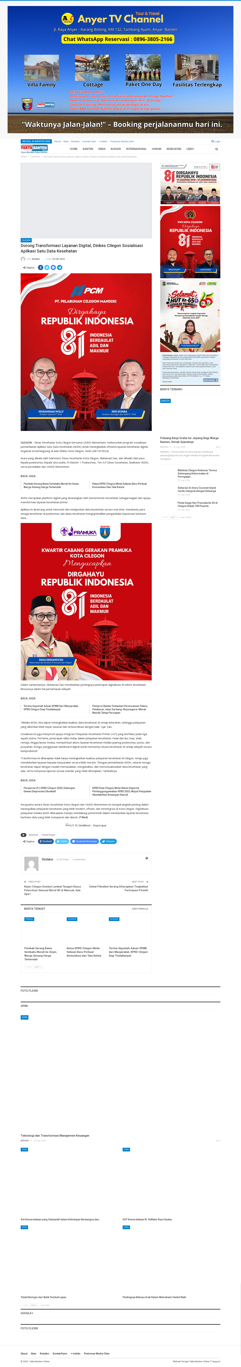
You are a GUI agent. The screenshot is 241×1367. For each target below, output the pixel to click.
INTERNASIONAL (136, 149)
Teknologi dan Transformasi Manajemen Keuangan (55, 1135)
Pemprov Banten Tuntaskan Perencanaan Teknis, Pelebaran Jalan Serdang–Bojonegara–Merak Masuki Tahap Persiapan (120, 709)
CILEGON (26, 240)
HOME (73, 149)
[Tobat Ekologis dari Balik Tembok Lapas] (69, 1259)
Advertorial (33, 835)
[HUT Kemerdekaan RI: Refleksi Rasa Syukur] (171, 1182)
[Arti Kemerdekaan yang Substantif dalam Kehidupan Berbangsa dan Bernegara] (69, 1182)
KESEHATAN (174, 149)
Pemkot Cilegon (48, 835)
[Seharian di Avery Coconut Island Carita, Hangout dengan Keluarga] (167, 492)
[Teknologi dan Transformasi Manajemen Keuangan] (120, 1073)
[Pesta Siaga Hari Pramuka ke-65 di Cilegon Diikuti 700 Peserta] (167, 507)
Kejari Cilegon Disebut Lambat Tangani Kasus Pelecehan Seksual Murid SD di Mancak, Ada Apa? (52, 890)
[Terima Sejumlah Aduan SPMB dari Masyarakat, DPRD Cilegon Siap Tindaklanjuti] (128, 931)
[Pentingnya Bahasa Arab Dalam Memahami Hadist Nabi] (171, 1259)
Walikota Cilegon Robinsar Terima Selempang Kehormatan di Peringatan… (197, 473)
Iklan (66, 141)
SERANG (29, 919)
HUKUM (156, 149)
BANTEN (88, 149)
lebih (190, 149)
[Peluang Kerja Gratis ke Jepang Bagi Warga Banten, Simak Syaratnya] (190, 416)
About (58, 141)
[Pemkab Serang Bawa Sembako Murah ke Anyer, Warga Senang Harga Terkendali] (44, 931)
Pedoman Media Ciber (122, 141)
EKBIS (102, 149)
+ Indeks (103, 141)
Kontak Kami (89, 141)
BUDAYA (116, 149)
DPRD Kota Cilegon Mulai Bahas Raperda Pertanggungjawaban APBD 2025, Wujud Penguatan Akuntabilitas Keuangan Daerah (121, 791)
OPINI (24, 1017)
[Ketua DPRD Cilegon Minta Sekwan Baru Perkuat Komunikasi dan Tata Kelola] (86, 931)
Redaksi (75, 141)
